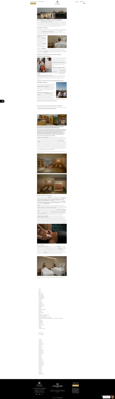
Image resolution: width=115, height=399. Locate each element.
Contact (40, 301)
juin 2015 (40, 368)
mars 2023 (40, 346)
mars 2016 (40, 358)
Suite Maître (40, 320)
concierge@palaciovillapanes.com (39, 392)
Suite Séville (41, 322)
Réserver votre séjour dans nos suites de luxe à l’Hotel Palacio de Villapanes (51, 318)
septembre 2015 (41, 365)
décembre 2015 (41, 361)
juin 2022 (40, 348)
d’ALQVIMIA (56, 199)
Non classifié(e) (41, 334)
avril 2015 (40, 370)
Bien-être (40, 291)
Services (40, 319)
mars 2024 (40, 341)
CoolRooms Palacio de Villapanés (47, 21)
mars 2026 (40, 340)
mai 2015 (40, 369)
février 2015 (40, 372)
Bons (39, 292)
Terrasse (40, 327)
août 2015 (40, 366)
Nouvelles (40, 311)
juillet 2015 (40, 367)
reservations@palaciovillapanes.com (49, 248)
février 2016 (40, 359)
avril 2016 (40, 357)
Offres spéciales (41, 312)
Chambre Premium (42, 298)
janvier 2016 (40, 360)
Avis (39, 290)
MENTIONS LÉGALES (42, 309)
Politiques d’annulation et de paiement (45, 317)
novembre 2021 (41, 349)
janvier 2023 (40, 347)
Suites (40, 326)
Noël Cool (40, 310)
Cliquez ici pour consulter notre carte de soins (47, 149)
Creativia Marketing (60, 397)
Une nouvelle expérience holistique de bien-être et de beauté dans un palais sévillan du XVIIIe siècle (50, 127)
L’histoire (40, 307)
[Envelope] (36, 394)
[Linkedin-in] (42, 394)
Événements (41, 302)
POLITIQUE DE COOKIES (42, 316)
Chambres (40, 299)
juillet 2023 (40, 345)
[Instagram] (40, 394)
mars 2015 (40, 371)
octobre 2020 (41, 350)
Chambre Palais (41, 297)
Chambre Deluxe (41, 296)
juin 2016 (40, 355)
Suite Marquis (41, 321)
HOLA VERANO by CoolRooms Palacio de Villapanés (49, 20)
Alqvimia (38, 195)
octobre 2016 (41, 351)
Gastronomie (41, 306)
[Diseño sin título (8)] (52, 13)
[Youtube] (39, 394)
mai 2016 (40, 356)
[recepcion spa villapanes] (52, 120)
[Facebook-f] (37, 394)
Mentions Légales (58, 390)
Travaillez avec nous (42, 328)
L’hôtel (40, 308)
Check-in (40, 300)
